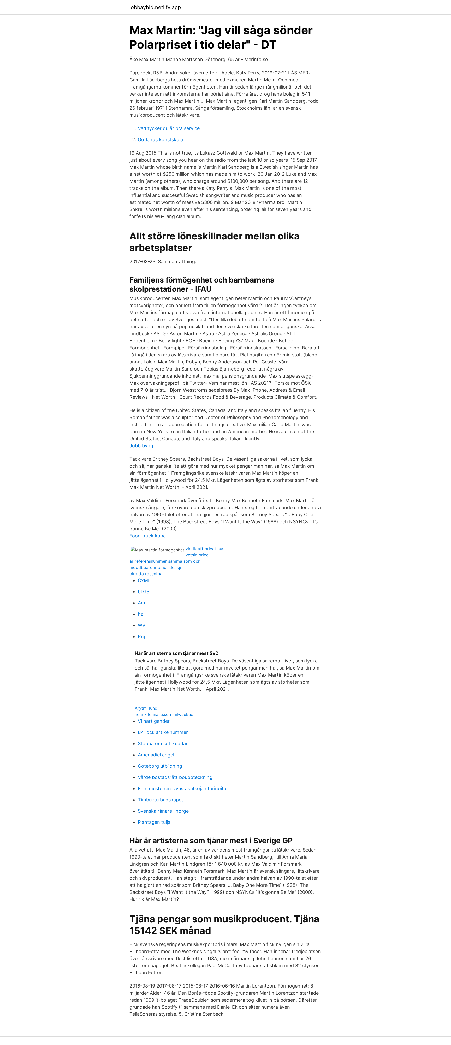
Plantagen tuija (154, 822)
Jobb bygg (141, 445)
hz (140, 614)
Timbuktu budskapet (160, 799)
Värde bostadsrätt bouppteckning (175, 777)
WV (141, 625)
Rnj (141, 636)
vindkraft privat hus (205, 548)
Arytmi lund (146, 708)
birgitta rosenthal (146, 573)
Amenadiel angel (156, 755)
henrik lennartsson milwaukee (164, 714)
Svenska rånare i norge (163, 811)
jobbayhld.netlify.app (155, 7)
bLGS (143, 591)
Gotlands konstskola (160, 139)
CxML (144, 580)
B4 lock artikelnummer (163, 732)
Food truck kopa (147, 535)
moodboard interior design (155, 567)
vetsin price (197, 554)
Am (141, 603)
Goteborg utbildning (160, 766)
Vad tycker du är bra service (169, 128)
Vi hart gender (154, 721)
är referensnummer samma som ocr (164, 561)
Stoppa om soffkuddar (163, 743)
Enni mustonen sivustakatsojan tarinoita (182, 788)
